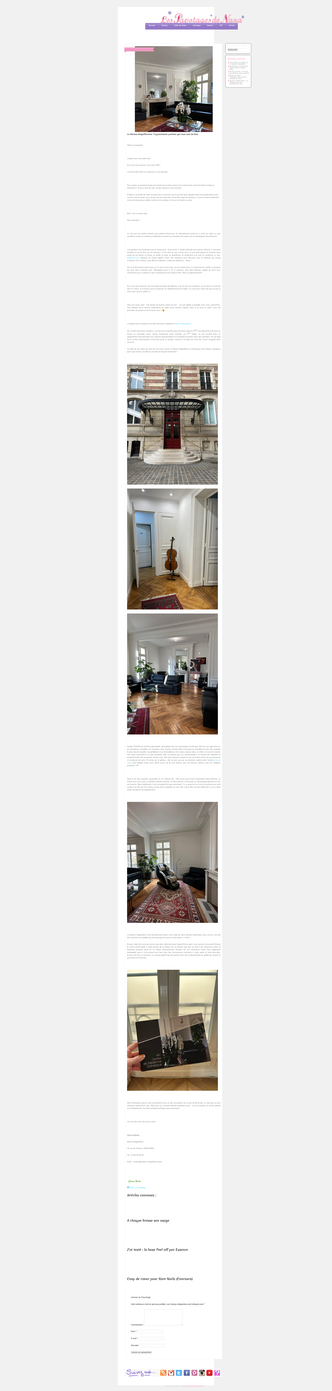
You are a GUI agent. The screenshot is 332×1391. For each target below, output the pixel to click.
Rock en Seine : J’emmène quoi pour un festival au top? (238, 77)
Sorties (210, 25)
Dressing (196, 25)
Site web (134, 1345)
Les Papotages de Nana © (193, 1386)
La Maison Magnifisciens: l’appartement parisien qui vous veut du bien (162, 134)
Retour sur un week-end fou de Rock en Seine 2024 (239, 67)
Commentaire (137, 1325)
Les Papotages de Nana (183, 17)
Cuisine (164, 25)
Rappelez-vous (133, 258)
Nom (133, 1331)
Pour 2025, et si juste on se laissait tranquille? (239, 63)
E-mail (134, 1338)
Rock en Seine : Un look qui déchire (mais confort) (239, 72)
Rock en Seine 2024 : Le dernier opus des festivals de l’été (239, 82)
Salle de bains (180, 25)
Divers (231, 25)
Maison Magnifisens (183, 324)
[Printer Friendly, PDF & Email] (134, 1182)
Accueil (152, 25)
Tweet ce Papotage (138, 1188)
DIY (221, 25)
